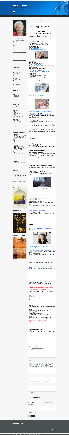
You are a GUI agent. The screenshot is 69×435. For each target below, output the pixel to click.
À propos (17, 16)
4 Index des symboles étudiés (18, 72)
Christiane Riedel (20, 5)
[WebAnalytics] (34, 0)
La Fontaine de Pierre (16, 174)
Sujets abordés (45, 16)
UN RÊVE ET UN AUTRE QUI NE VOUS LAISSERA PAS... (20, 107)
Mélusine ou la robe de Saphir (19, 152)
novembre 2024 (16, 96)
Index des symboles (40, 16)
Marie (32, 392)
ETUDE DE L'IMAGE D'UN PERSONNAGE (40, 26)
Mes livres (15, 83)
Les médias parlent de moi (17, 80)
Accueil (14, 16)
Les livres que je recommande (18, 79)
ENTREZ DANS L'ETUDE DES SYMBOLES (33, 20)
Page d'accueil (42, 20)
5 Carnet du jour (16, 73)
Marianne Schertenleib (16, 177)
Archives (21, 16)
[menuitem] (14, 16)
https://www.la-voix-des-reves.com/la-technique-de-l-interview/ (37, 322)
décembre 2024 (16, 95)
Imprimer (42, 27)
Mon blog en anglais (29, 16)
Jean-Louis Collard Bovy (16, 180)
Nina (15, 135)
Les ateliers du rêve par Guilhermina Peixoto (19, 176)
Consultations (50, 16)
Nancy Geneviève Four (18, 140)
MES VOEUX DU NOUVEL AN (19, 116)
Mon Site (24, 16)
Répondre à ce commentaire (32, 393)
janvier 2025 (16, 94)
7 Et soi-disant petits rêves (17, 75)
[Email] (14, 12)
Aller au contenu (2, 1)
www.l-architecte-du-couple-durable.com (37, 348)
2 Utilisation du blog (17, 69)
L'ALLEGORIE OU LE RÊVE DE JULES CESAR (20, 154)
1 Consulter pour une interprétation (19, 68)
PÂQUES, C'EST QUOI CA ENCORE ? (19, 112)
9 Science (15, 78)
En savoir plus (40, 434)
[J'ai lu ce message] (68, 434)
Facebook (34, 16)
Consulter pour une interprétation (18, 124)
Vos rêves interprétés (17, 84)
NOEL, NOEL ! (16, 120)
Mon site (24, 429)
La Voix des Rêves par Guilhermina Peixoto (19, 181)
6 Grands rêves (16, 74)
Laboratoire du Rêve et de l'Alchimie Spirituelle (19, 175)
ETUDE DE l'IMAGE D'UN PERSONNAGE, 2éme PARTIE (36, 21)
